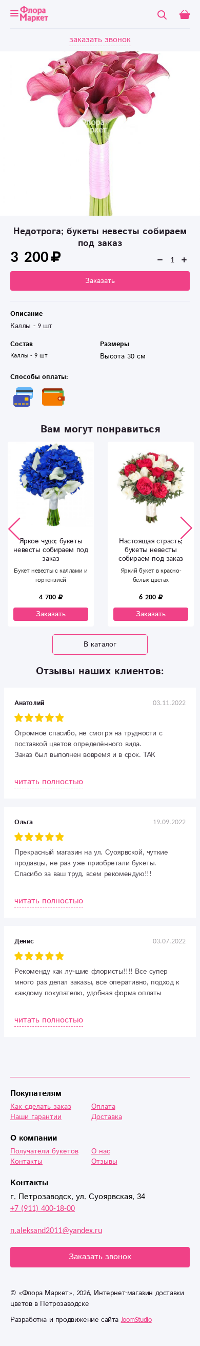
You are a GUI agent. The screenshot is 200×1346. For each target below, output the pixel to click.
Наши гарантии (36, 1117)
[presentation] (14, 528)
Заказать (100, 281)
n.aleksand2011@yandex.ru (56, 1231)
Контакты (26, 1162)
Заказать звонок (100, 1257)
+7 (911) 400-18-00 (42, 1209)
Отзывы (104, 1162)
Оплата (103, 1107)
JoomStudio (136, 1320)
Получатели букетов (44, 1151)
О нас (100, 1151)
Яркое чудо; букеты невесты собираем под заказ (50, 550)
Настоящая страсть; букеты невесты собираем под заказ (150, 550)
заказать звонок (100, 40)
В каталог (100, 644)
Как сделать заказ (40, 1107)
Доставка (106, 1117)
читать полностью (48, 782)
